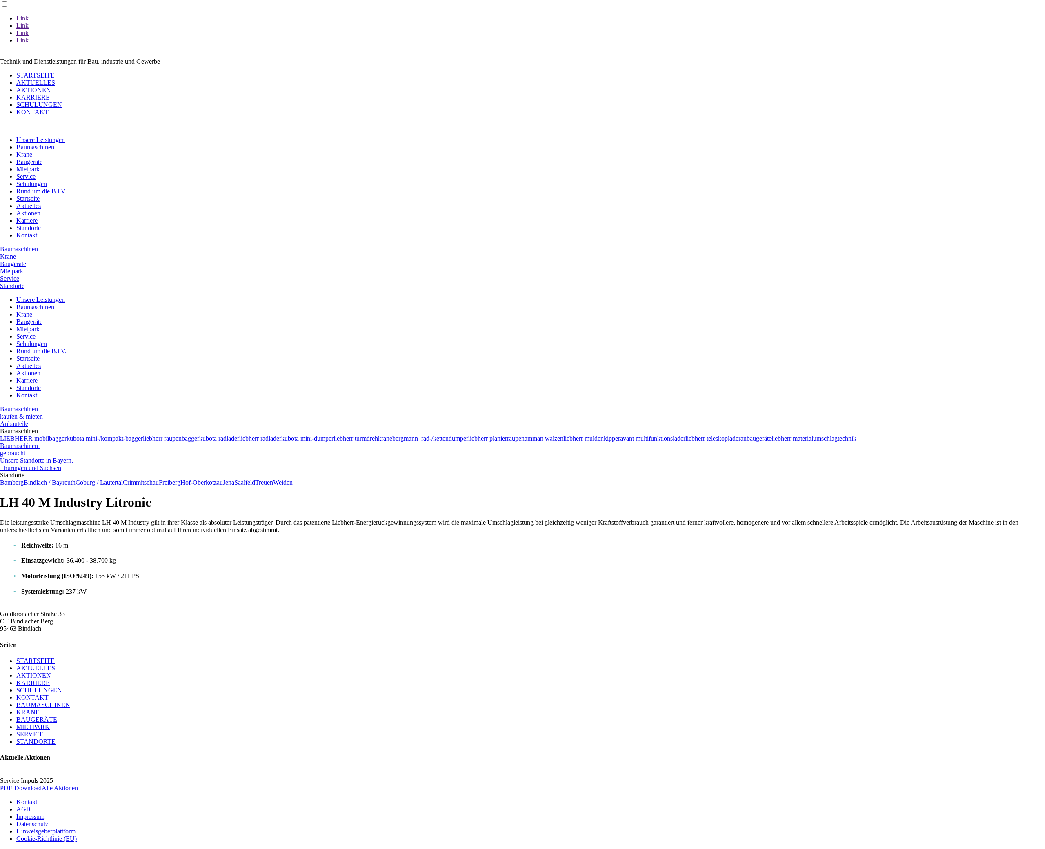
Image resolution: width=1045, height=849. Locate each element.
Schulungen (31, 183)
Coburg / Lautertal (99, 482)
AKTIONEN (33, 89)
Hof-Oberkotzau (201, 482)
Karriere (27, 220)
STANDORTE (36, 741)
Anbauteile (14, 423)
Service (26, 176)
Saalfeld (244, 482)
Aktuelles (28, 205)
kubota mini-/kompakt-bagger (105, 438)
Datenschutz (32, 823)
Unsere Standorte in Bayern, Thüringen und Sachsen (37, 464)
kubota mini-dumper (307, 438)
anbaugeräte (756, 438)
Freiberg (169, 482)
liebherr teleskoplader (712, 438)
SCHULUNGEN (39, 104)
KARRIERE (33, 97)
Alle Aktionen (60, 788)
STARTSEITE (35, 75)
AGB (23, 809)
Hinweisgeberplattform (46, 831)
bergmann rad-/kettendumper (430, 438)
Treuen (264, 482)
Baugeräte (29, 161)
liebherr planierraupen (496, 438)
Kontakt (26, 235)
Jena (228, 482)
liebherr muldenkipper (591, 438)
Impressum (30, 816)
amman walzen (544, 438)
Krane (24, 154)
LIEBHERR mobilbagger (33, 438)
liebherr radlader (260, 438)
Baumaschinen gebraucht (20, 449)
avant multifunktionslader (652, 438)
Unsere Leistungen (40, 139)
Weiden (283, 482)
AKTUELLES (35, 82)
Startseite (28, 198)
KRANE (28, 712)
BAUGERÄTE (36, 719)
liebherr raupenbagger (171, 438)
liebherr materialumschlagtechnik (814, 438)
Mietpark (28, 169)
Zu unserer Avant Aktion (45, 54)
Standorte (28, 227)
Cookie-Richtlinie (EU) (46, 838)
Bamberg (12, 482)
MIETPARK (33, 726)
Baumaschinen (35, 147)
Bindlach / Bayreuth (50, 482)
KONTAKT (32, 112)
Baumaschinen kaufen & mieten (21, 413)
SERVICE (30, 734)
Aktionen (28, 213)
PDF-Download (21, 788)
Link (22, 18)
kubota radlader (219, 438)
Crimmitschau (141, 482)
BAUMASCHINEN (43, 704)
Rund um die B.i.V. (41, 191)
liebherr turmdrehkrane (363, 438)
